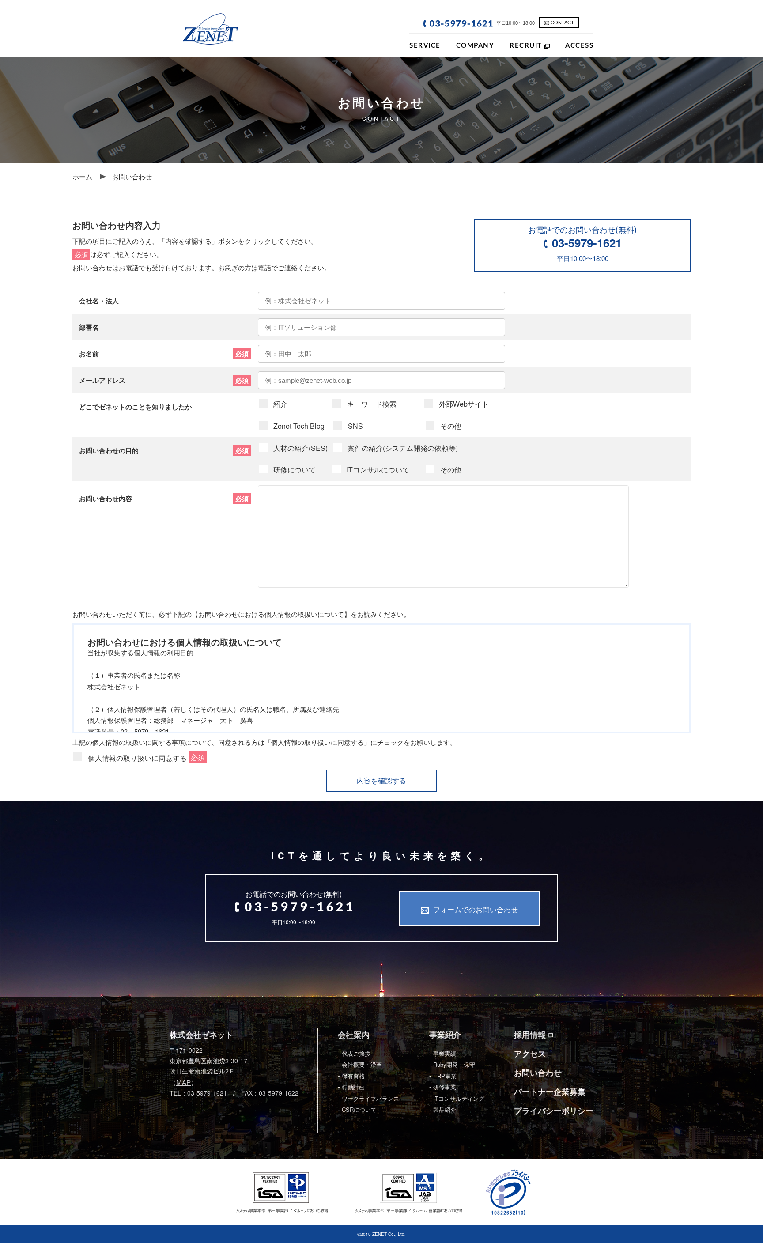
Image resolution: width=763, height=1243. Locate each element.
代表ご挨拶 (356, 1053)
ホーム (82, 176)
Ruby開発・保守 (454, 1064)
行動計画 (353, 1087)
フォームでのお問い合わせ (475, 909)
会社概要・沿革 (362, 1064)
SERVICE (425, 45)
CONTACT (561, 22)
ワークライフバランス (370, 1098)
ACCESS (579, 45)
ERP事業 (445, 1076)
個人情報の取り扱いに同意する (138, 758)
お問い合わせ (538, 1072)
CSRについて (359, 1109)
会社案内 (354, 1034)
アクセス (530, 1053)
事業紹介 (445, 1034)
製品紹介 (444, 1109)
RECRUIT (527, 45)
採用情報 (531, 1034)
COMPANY (475, 45)
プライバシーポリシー (553, 1110)
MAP (183, 1082)
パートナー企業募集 (549, 1091)
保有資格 (353, 1076)
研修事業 (444, 1087)
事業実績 (444, 1053)
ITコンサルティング (458, 1098)
